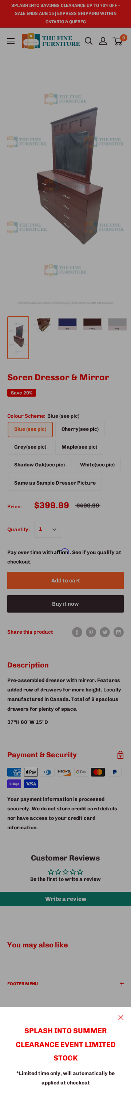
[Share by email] (119, 632)
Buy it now (65, 604)
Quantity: (18, 529)
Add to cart (65, 580)
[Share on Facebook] (77, 632)
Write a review (65, 898)
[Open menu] (11, 41)
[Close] (121, 1017)
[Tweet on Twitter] (105, 632)
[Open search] (89, 41)
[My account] (103, 41)
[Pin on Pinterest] (91, 632)
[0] (117, 41)
